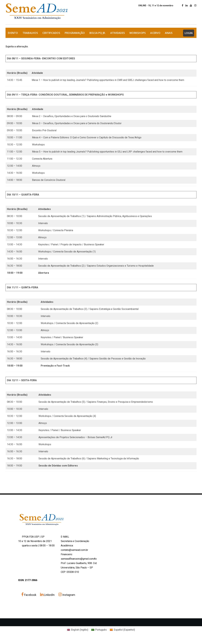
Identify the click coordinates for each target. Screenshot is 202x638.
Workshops (137, 33)
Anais (168, 33)
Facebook (30, 594)
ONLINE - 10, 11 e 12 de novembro (155, 5)
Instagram (68, 594)
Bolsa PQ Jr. (97, 33)
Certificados (51, 33)
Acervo (155, 33)
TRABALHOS (30, 33)
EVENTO (13, 33)
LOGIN (189, 33)
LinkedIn (49, 594)
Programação (75, 33)
